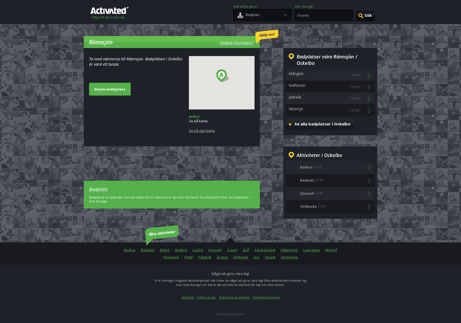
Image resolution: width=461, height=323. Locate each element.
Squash (270, 257)
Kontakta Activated (266, 297)
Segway (222, 257)
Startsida (188, 297)
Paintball (204, 257)
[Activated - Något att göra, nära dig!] (109, 13)
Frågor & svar (206, 297)
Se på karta (202, 124)
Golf (246, 250)
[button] (222, 76)
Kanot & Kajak (265, 250)
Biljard (165, 250)
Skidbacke (240, 257)
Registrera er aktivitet (234, 297)
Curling (197, 250)
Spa (256, 257)
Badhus (130, 250)
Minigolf (331, 250)
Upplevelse (289, 257)
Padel (188, 257)
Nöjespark (171, 257)
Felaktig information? (236, 42)
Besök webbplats (109, 89)
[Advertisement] (171, 160)
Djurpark (215, 250)
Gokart (232, 250)
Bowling (181, 250)
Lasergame (311, 250)
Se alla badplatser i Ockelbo (323, 124)
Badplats (147, 250)
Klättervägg (289, 250)
